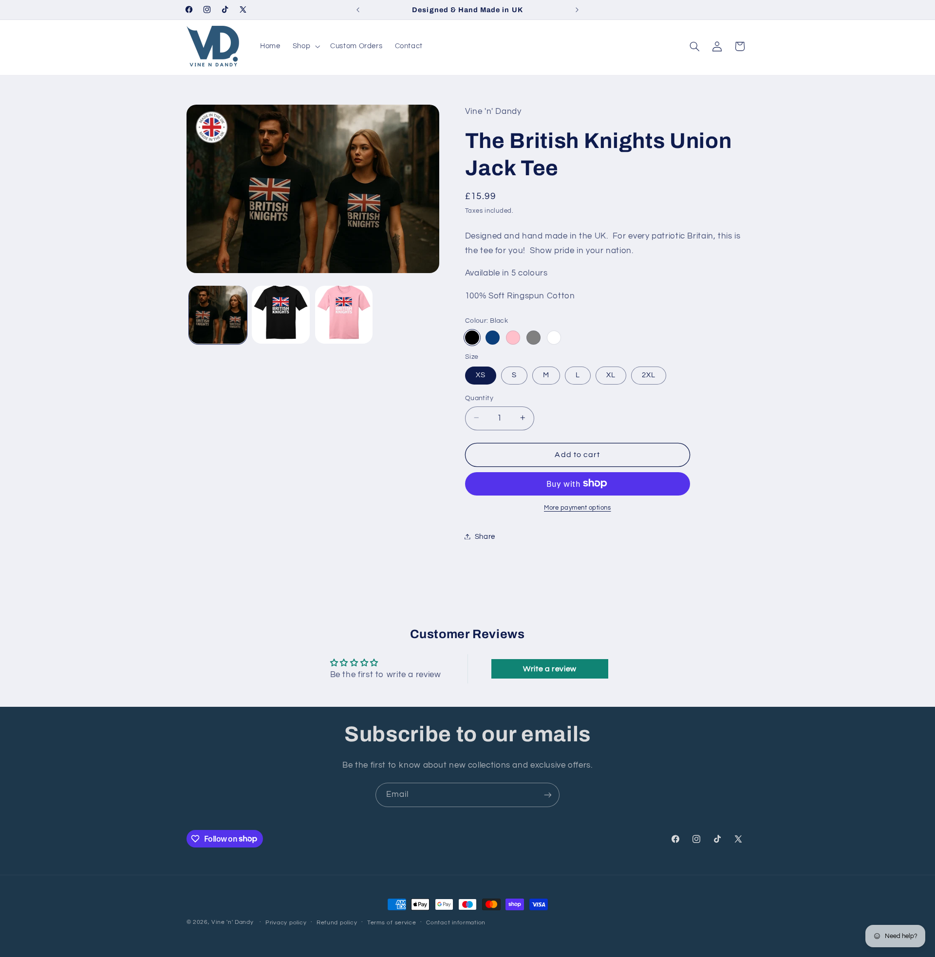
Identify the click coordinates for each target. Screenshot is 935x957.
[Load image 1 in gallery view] (218, 315)
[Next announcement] (577, 9)
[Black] (472, 337)
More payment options (577, 507)
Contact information (456, 922)
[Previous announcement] (358, 9)
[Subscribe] (548, 795)
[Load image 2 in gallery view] (281, 315)
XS (481, 374)
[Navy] (493, 337)
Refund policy (337, 922)
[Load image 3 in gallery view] (344, 315)
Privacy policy (285, 922)
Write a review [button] (550, 669)
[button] (305, 46)
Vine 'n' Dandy (232, 922)
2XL (648, 374)
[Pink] (513, 337)
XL (611, 374)
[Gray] (533, 337)
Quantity (479, 397)
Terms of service (391, 922)
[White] (554, 337)
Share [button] (485, 536)
